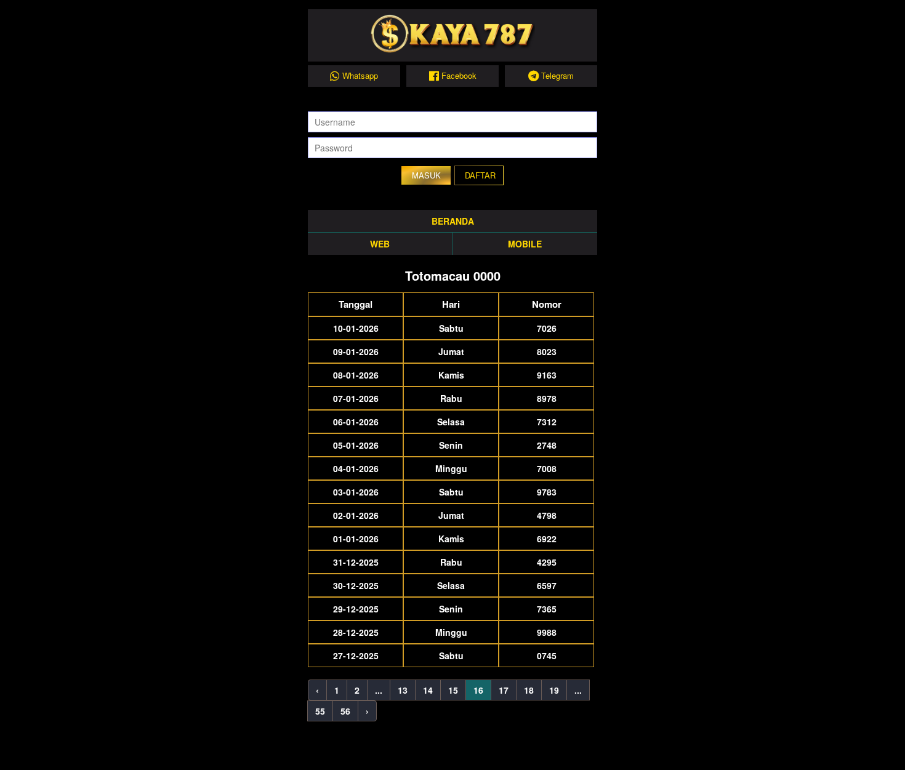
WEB (380, 244)
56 (345, 711)
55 (320, 711)
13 (403, 690)
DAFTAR (480, 175)
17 (504, 690)
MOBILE (525, 244)
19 (554, 690)
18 (529, 690)
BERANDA (453, 221)
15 (453, 690)
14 (428, 690)
